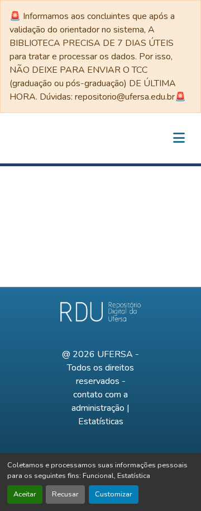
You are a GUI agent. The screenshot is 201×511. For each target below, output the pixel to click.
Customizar (113, 494)
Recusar (65, 494)
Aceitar (24, 494)
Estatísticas (100, 421)
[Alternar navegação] (178, 138)
